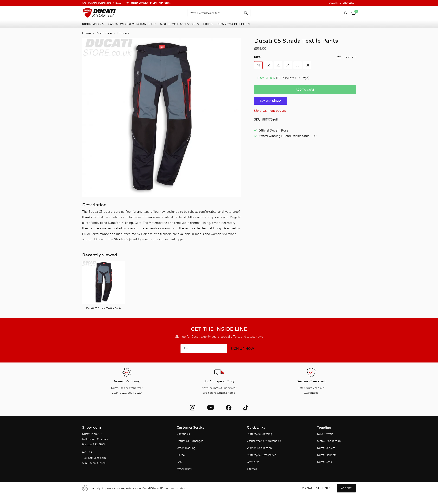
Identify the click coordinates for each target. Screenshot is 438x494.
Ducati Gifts (324, 462)
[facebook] (228, 407)
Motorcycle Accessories (261, 455)
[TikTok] (245, 407)
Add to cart (305, 89)
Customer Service (190, 427)
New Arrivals (325, 433)
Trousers (123, 33)
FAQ (179, 462)
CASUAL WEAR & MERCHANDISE (130, 24)
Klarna (181, 455)
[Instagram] (192, 407)
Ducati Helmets (327, 455)
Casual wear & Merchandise (264, 440)
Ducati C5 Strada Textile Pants (103, 308)
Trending (324, 427)
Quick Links (256, 427)
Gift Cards (253, 462)
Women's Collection (259, 447)
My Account (184, 468)
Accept (346, 488)
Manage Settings (316, 488)
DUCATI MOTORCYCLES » (342, 2)
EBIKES (208, 24)
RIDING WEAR (91, 24)
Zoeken (245, 13)
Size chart (349, 57)
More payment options (270, 110)
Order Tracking (186, 447)
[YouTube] (210, 407)
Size (305, 57)
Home (86, 33)
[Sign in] (345, 13)
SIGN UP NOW (242, 348)
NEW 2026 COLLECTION (233, 24)
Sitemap (252, 468)
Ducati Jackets (326, 447)
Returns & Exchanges (190, 440)
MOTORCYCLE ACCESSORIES (179, 24)
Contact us (183, 433)
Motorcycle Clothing (259, 433)
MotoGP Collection (329, 440)
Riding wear (104, 33)
